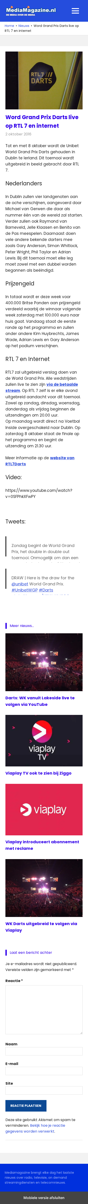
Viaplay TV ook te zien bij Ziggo (38, 773)
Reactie (14, 980)
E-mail (11, 1063)
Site (9, 1083)
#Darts (46, 590)
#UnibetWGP (25, 590)
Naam (11, 1044)
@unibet (20, 584)
